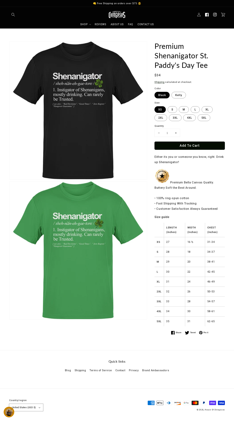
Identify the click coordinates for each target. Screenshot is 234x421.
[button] (13, 15)
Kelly (178, 95)
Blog (68, 370)
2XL (160, 117)
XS (160, 109)
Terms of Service (101, 370)
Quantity (159, 126)
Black (162, 95)
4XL (189, 117)
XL (207, 109)
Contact (120, 370)
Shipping (159, 82)
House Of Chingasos (215, 410)
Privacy (134, 370)
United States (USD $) (24, 407)
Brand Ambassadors (155, 370)
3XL (175, 117)
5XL (203, 117)
